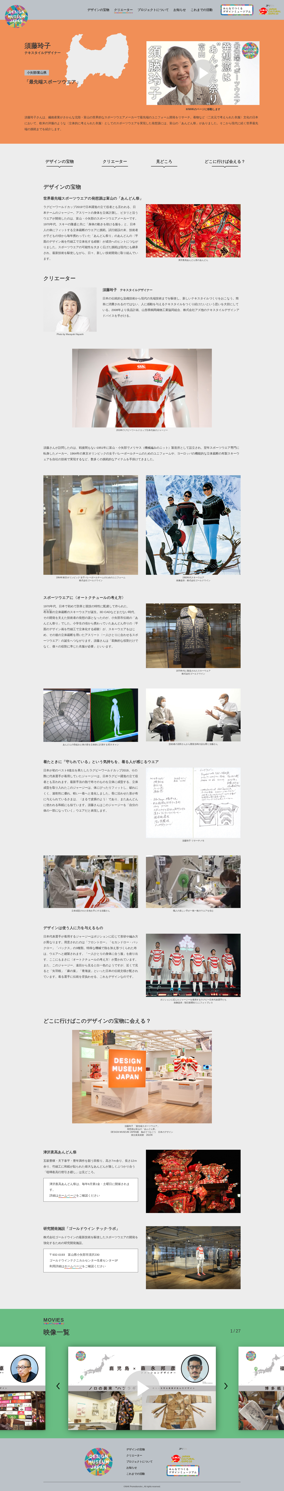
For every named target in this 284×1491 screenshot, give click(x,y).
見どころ (164, 161)
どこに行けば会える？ (225, 161)
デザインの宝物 (59, 161)
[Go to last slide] (58, 1386)
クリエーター (115, 161)
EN (272, 5)
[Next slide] (226, 1386)
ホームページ (67, 1195)
